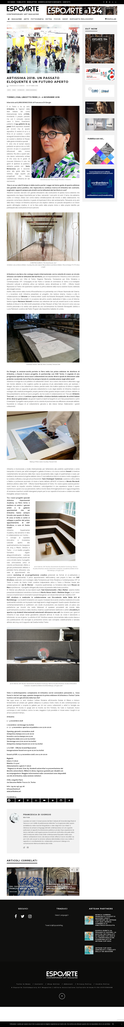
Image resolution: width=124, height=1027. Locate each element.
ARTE (26, 19)
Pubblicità (21, 2)
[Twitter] (19, 800)
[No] (122, 1024)
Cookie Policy (103, 984)
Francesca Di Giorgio (17, 85)
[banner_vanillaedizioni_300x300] (99, 164)
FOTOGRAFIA (37, 19)
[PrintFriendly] (61, 800)
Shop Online (53, 984)
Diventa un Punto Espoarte (49, 2)
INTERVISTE (21, 90)
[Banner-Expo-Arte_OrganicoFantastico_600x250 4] (99, 96)
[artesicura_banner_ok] (99, 113)
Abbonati (68, 984)
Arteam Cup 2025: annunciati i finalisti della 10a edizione (105, 949)
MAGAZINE (17, 19)
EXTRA (49, 19)
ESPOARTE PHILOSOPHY (81, 19)
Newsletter (32, 2)
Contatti (66, 2)
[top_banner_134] (82, 7)
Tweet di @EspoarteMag (54, 925)
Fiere (14, 90)
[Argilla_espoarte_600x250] (99, 80)
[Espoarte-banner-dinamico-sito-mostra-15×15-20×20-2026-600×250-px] (99, 130)
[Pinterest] (28, 800)
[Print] (53, 800)
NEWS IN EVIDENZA (31, 90)
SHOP (65, 19)
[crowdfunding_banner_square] (99, 197)
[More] (69, 800)
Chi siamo (11, 2)
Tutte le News (23, 984)
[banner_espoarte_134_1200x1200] (99, 63)
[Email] (44, 800)
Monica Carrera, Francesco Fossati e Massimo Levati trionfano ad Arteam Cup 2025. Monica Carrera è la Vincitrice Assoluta (105, 920)
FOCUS (57, 19)
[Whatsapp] (36, 800)
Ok (113, 1024)
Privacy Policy (84, 984)
